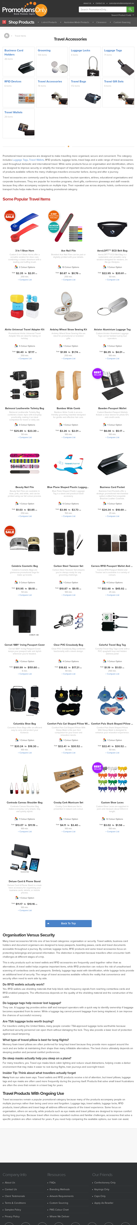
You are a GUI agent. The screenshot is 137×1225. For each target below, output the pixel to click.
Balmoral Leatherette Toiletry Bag (24, 408)
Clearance (101, 22)
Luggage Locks (80, 50)
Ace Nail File (68, 250)
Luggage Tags (113, 50)
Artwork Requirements (61, 1196)
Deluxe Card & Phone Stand (24, 881)
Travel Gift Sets (114, 81)
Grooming (44, 50)
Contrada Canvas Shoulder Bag (24, 802)
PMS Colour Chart (59, 1209)
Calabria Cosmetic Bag (25, 566)
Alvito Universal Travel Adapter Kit (24, 329)
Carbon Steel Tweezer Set (68, 566)
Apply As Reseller (103, 1202)
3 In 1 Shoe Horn (24, 250)
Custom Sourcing (122, 22)
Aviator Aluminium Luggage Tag (112, 329)
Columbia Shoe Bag (24, 723)
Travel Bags (78, 81)
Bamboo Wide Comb (68, 408)
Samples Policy (13, 1209)
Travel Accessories (50, 81)
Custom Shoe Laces (112, 802)
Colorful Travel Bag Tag (112, 645)
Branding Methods (60, 1189)
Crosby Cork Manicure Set (68, 802)
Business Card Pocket (112, 487)
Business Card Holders (13, 52)
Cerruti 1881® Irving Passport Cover (25, 645)
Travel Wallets (13, 112)
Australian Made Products (76, 22)
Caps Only (100, 1196)
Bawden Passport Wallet (112, 408)
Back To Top (68, 923)
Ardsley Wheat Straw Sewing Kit (68, 329)
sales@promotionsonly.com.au (121, 3)
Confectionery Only (105, 1182)
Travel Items (20, 35)
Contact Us (100, 3)
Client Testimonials (15, 1196)
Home (6, 35)
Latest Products (49, 22)
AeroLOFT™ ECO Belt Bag (112, 250)
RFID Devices (12, 81)
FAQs (52, 1182)
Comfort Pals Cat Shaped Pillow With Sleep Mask (75, 723)
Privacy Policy (12, 1216)
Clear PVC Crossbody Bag (68, 645)
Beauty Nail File (25, 487)
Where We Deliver (59, 1216)
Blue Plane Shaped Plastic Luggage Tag (70, 487)
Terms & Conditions (15, 1202)
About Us (87, 3)
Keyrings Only (101, 1189)
